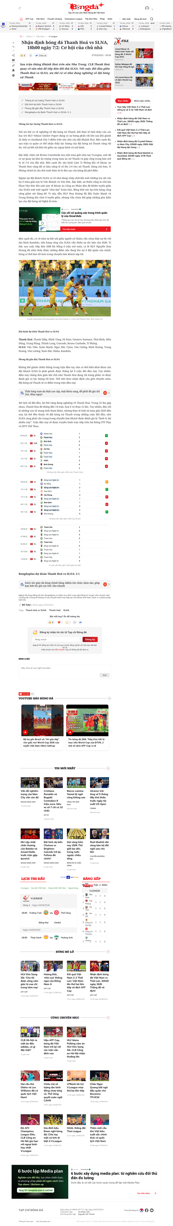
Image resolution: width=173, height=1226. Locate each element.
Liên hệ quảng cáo (43, 1221)
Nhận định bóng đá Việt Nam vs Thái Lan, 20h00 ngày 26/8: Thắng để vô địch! (99, 982)
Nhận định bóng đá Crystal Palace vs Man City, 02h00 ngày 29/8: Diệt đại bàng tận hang (135, 144)
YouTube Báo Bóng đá (36, 698)
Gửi (105, 675)
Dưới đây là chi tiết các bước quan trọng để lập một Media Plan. (105, 1182)
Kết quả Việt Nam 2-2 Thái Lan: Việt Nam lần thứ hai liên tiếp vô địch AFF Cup (76, 982)
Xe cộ (46, 815)
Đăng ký (90, 639)
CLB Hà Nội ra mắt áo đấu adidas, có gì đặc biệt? (29, 1045)
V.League (25, 888)
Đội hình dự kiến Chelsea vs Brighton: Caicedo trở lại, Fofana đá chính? (53, 850)
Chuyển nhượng (54, 19)
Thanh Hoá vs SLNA (36, 610)
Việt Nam (40, 19)
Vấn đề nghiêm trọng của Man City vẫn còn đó (30, 794)
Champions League (73, 19)
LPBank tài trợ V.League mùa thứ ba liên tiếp (75, 1087)
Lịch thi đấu (33, 878)
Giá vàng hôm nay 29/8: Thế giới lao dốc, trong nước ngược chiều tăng (75, 850)
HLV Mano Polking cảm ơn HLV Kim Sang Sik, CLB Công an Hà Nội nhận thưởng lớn (76, 1048)
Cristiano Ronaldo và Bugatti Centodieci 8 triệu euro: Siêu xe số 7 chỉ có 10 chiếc (53, 800)
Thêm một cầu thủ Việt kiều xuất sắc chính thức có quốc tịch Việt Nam (98, 1134)
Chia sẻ (42, 55)
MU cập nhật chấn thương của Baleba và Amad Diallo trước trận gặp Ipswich (29, 850)
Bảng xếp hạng (92, 879)
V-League (53, 36)
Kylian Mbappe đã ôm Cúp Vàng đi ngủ (124, 65)
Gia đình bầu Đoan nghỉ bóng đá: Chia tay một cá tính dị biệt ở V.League (53, 1134)
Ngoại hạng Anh (28, 802)
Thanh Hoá (55, 610)
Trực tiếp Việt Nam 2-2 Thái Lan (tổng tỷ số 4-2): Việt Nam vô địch (134, 110)
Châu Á (29, 36)
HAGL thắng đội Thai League (76, 1129)
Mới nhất (126, 19)
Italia (109, 19)
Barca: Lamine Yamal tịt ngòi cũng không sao (76, 794)
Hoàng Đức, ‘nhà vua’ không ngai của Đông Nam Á (53, 979)
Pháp (102, 19)
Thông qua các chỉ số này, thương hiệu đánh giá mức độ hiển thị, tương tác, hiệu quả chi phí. (85, 221)
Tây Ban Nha (91, 19)
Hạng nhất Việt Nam (57, 888)
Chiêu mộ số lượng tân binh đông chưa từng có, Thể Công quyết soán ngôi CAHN (53, 1092)
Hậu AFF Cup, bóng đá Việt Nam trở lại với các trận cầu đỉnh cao (52, 1047)
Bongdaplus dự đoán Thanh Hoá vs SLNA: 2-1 (48, 112)
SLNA (66, 610)
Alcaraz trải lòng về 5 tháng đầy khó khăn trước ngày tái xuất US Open (99, 797)
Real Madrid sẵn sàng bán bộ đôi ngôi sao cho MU (99, 846)
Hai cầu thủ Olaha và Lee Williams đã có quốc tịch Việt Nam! (29, 1090)
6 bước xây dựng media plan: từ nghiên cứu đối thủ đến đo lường (114, 1175)
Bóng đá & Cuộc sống (74, 864)
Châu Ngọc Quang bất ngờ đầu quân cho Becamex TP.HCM (99, 1090)
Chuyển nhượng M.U (97, 857)
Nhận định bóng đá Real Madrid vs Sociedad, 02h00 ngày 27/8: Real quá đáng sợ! (135, 156)
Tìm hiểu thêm (68, 229)
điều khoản (60, 649)
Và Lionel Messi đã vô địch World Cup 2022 (123, 80)
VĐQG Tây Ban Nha (73, 803)
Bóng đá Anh (140, 19)
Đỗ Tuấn (26, 604)
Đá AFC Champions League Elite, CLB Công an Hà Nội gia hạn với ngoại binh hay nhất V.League (29, 1139)
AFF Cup (29, 19)
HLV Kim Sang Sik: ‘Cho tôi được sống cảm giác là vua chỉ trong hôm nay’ (29, 981)
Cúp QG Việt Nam (38, 888)
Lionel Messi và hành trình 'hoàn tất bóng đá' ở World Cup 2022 (124, 53)
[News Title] (13, 70)
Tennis (93, 808)
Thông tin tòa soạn (26, 1221)
